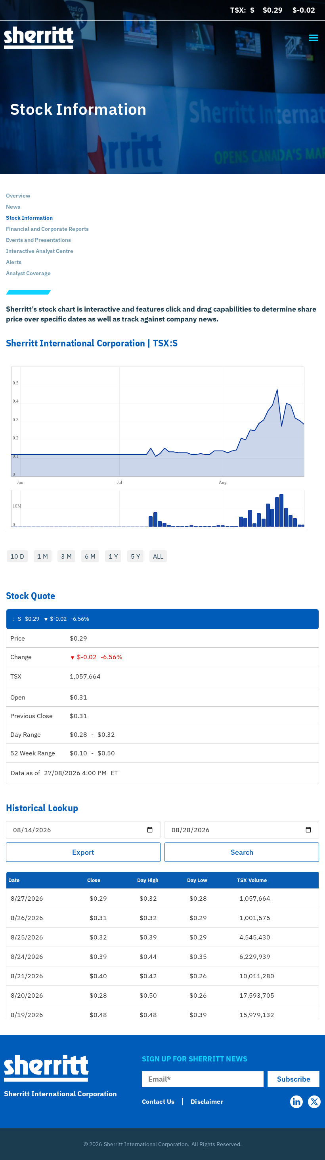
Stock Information (30, 217)
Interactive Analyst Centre (39, 251)
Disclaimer (207, 1101)
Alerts (13, 262)
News (13, 206)
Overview (18, 195)
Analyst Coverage (28, 273)
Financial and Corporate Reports (47, 228)
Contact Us (158, 1101)
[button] (313, 37)
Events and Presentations (38, 239)
